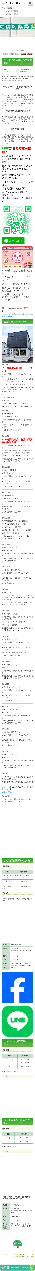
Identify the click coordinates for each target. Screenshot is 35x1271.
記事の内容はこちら (9, 792)
